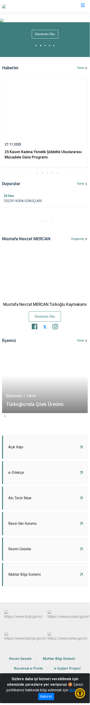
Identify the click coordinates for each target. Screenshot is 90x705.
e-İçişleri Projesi (67, 668)
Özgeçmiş (77, 238)
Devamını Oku (45, 34)
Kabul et (46, 696)
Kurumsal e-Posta (28, 668)
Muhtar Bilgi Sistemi (59, 659)
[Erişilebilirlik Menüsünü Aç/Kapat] (80, 693)
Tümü (80, 68)
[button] (32, 173)
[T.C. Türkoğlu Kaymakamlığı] (23, 6)
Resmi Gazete (20, 659)
